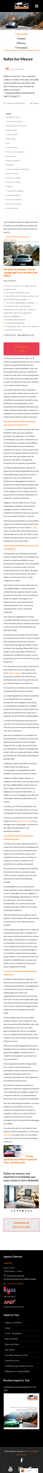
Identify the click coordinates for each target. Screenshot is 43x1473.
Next (35, 1196)
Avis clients (10, 1349)
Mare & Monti (11, 1338)
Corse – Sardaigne (13, 1333)
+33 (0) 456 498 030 (15, 1284)
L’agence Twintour (13, 1322)
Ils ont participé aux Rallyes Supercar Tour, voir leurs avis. (20, 1159)
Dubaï (7, 1328)
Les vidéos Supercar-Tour (16, 1355)
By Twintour (21, 1455)
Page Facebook (23, 821)
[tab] (21, 34)
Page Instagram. (14, 673)
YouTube (33, 527)
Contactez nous (12, 1360)
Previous (7, 1196)
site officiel (8, 1135)
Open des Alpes (12, 1344)
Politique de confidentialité (17, 1371)
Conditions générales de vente (19, 1366)
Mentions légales (31, 1451)
